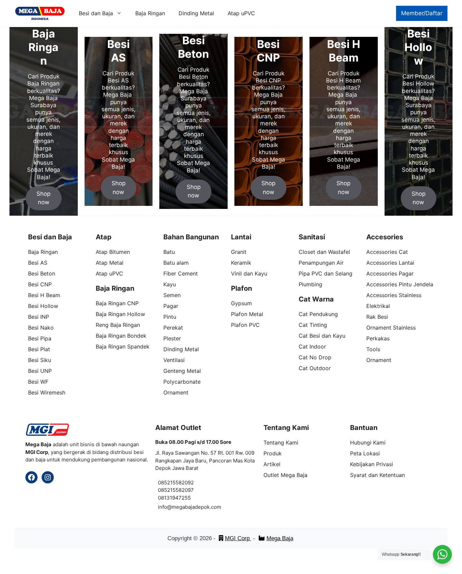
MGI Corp (238, 538)
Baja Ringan (150, 13)
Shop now (43, 198)
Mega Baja (280, 538)
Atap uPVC (241, 13)
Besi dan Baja (96, 13)
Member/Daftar (421, 13)
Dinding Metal (196, 13)
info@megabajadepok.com (189, 507)
